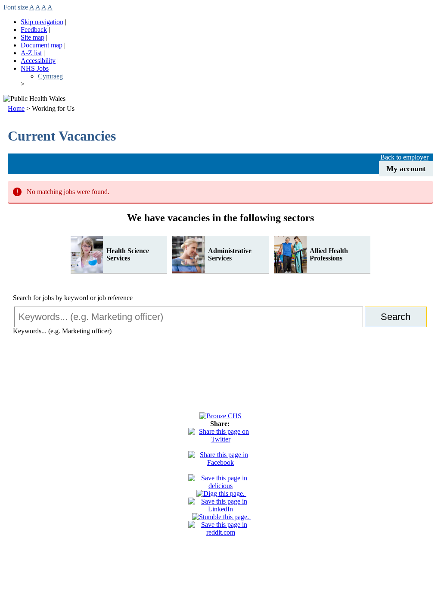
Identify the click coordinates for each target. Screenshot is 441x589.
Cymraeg (50, 76)
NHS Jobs (35, 68)
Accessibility (38, 60)
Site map (32, 37)
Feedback (34, 29)
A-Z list (31, 52)
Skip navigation (42, 21)
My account (405, 168)
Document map (41, 45)
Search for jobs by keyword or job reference (73, 297)
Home (16, 108)
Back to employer (404, 157)
